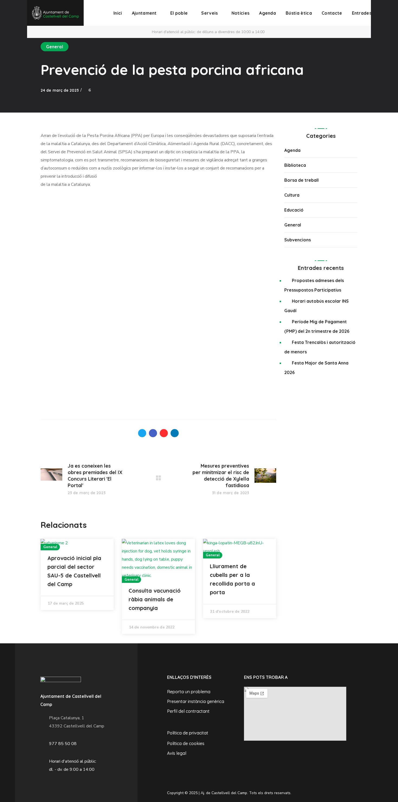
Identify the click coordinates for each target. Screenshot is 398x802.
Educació (294, 210)
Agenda (292, 150)
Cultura (291, 195)
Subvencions (297, 239)
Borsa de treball (301, 180)
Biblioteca (295, 165)
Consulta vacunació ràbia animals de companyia (155, 599)
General (54, 46)
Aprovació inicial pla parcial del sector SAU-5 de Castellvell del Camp (74, 571)
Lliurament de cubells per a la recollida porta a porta (232, 579)
